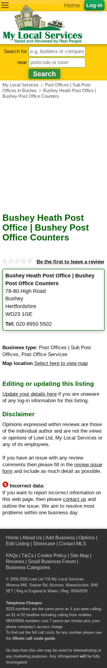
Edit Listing (17, 543)
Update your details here (29, 394)
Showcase (44, 543)
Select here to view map (61, 363)
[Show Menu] (5, 5)
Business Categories (28, 567)
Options (86, 537)
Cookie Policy (52, 555)
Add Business (60, 537)
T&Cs (27, 555)
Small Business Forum (52, 561)
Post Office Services (44, 354)
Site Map (79, 555)
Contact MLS (72, 543)
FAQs (12, 555)
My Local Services (68, 579)
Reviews (15, 561)
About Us (32, 537)
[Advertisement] (53, 155)
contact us (74, 499)
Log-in (94, 5)
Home (72, 5)
